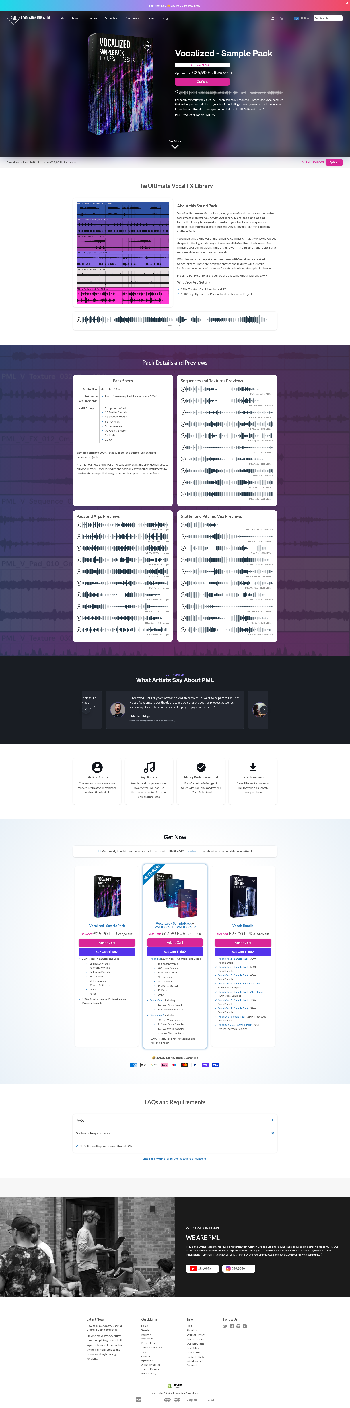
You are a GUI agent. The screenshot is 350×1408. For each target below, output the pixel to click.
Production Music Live (185, 1392)
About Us (192, 1330)
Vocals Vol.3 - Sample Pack (233, 975)
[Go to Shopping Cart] (281, 18)
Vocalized (155, 958)
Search (145, 1330)
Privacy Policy (149, 1342)
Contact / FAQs (195, 1357)
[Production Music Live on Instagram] (238, 1326)
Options (202, 81)
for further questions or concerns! (175, 1158)
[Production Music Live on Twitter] (225, 1326)
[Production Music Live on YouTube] (245, 1326)
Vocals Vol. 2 (186, 927)
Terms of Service (150, 1369)
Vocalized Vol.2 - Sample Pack (235, 1024)
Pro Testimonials (196, 1339)
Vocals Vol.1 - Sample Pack (233, 958)
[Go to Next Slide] (264, 710)
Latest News (96, 1319)
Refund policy (148, 1373)
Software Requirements (93, 1133)
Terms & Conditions (152, 1347)
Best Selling (193, 1348)
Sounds (110, 18)
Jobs (143, 1351)
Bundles (91, 18)
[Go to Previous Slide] (86, 710)
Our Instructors (195, 1343)
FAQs (80, 1120)
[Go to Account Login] (273, 18)
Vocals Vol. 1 (164, 927)
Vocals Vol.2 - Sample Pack (233, 966)
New (75, 18)
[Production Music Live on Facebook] (232, 1326)
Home (144, 1325)
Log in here (191, 851)
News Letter (193, 1352)
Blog (165, 18)
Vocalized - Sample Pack (174, 923)
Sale (61, 18)
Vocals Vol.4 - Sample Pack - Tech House (241, 983)
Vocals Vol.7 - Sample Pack (233, 1008)
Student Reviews (196, 1334)
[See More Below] (175, 147)
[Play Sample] (177, 92)
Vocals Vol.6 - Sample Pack (233, 1000)
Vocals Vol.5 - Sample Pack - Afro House (240, 991)
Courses (132, 18)
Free (151, 18)
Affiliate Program (150, 1364)
